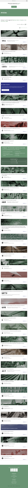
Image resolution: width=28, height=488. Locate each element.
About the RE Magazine (14, 476)
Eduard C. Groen (13, 66)
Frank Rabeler (7, 280)
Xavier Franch (14, 370)
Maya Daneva (9, 294)
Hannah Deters (16, 66)
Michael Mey (7, 78)
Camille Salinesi (7, 142)
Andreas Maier (9, 104)
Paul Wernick (13, 40)
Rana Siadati (10, 40)
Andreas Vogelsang (18, 370)
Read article (24, 54)
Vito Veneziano (17, 40)
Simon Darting (12, 104)
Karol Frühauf (7, 395)
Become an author (14, 483)
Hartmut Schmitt (23, 66)
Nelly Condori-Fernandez (17, 294)
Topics (14, 6)
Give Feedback (14, 480)
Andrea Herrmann (6, 294)
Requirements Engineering (14, 3)
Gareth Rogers (7, 117)
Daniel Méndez (11, 370)
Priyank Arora (7, 189)
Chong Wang (12, 294)
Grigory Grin (7, 319)
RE (14, 0)
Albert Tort (7, 242)
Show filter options (19, 24)
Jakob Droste (20, 66)
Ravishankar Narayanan (8, 255)
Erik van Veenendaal (8, 420)
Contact (14, 477)
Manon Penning (7, 357)
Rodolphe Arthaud (8, 332)
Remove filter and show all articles (23, 27)
